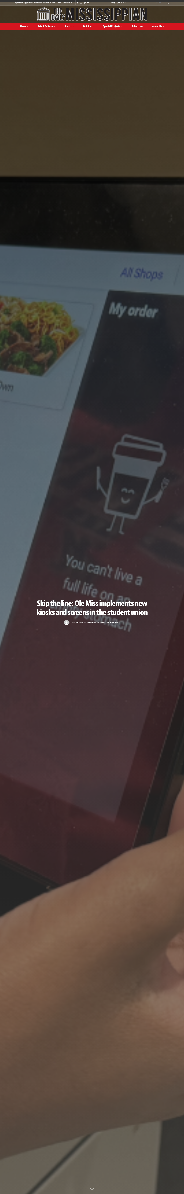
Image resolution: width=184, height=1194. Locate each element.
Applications (28, 3)
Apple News (19, 3)
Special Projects (111, 26)
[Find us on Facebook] (77, 3)
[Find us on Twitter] (81, 3)
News (23, 26)
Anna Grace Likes (77, 622)
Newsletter (47, 3)
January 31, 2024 (93, 622)
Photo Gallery (56, 3)
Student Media (67, 3)
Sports (68, 26)
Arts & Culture (45, 26)
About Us (157, 26)
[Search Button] (167, 2)
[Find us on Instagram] (85, 3)
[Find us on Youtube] (88, 3)
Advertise (137, 26)
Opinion (87, 26)
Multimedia (38, 3)
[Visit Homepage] (92, 14)
